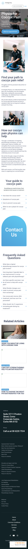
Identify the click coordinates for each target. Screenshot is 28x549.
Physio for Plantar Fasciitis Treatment (11, 467)
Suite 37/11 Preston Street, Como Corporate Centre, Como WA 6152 (12, 418)
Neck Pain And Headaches (8, 448)
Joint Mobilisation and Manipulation (10, 490)
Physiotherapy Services (7, 493)
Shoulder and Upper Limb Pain (9, 463)
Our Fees (3, 501)
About (14, 520)
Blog (14, 530)
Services (14, 525)
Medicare (3, 499)
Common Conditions (14, 522)
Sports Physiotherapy (6, 488)
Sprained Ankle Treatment (8, 444)
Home (14, 517)
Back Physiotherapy (6, 452)
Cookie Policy (4, 506)
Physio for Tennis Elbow (7, 465)
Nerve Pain (4, 454)
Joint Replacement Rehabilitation (9, 480)
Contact (14, 527)
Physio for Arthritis (6, 456)
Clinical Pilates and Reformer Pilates (10, 486)
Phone (5, 427)
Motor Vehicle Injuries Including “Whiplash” (12, 446)
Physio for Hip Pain (6, 473)
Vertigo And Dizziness (6, 450)
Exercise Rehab (5, 484)
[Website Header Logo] (6, 3)
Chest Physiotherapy (6, 469)
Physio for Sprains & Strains (8, 471)
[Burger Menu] (25, 6)
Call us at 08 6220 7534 (14, 431)
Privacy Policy (5, 503)
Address (5, 410)
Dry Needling (4, 482)
